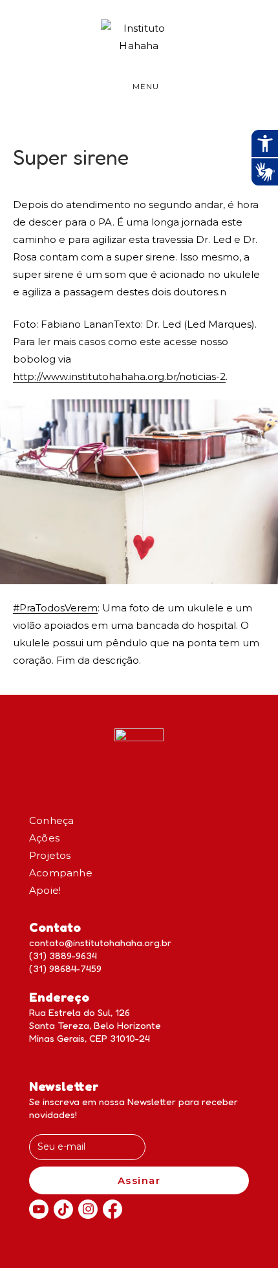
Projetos (50, 855)
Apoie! (45, 890)
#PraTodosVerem (55, 608)
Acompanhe (60, 873)
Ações (44, 838)
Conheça (51, 820)
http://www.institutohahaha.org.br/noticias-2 (119, 376)
